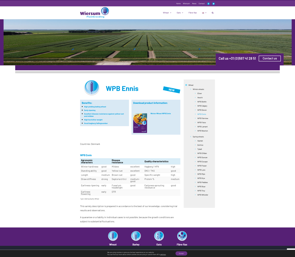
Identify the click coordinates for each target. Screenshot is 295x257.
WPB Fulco (201, 122)
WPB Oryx (201, 178)
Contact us (270, 58)
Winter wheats (198, 89)
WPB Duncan (202, 157)
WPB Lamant (202, 126)
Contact (202, 3)
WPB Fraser (202, 166)
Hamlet (200, 141)
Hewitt (200, 97)
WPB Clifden (202, 153)
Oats (179, 12)
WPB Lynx (201, 170)
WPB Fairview (202, 118)
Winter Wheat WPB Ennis (160, 113)
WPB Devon (202, 110)
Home (178, 3)
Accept (181, 253)
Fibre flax (193, 12)
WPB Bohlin (201, 102)
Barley (136, 244)
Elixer (199, 93)
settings (163, 254)
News (194, 3)
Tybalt (199, 149)
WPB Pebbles (202, 182)
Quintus (200, 145)
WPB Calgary (202, 106)
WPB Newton (202, 131)
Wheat (166, 12)
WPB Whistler (202, 195)
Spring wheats (198, 136)
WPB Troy (201, 190)
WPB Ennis (201, 114)
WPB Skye (201, 186)
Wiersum (186, 3)
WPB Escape (202, 161)
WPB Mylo (201, 174)
